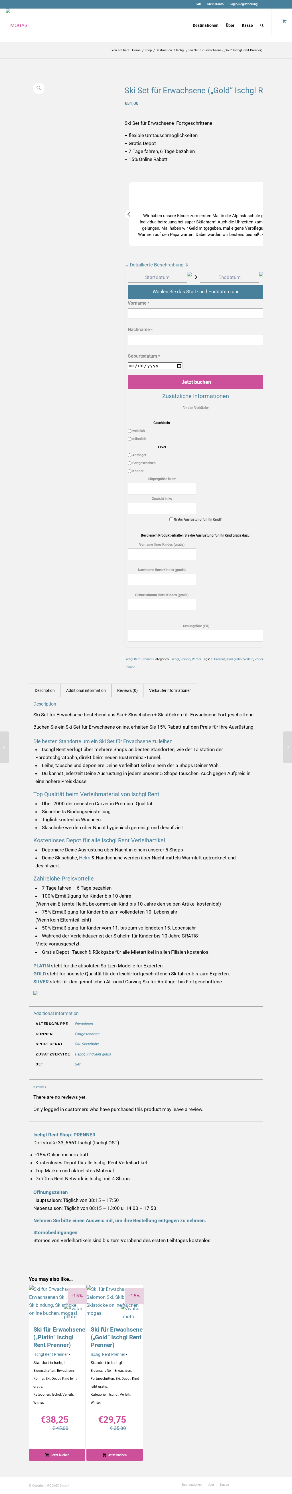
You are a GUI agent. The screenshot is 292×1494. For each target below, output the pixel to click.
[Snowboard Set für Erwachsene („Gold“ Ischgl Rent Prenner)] (287, 747)
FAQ (198, 4)
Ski (77, 1044)
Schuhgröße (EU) (196, 626)
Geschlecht (161, 423)
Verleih (185, 659)
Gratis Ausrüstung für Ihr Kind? (198, 519)
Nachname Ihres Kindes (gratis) (162, 570)
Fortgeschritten (143, 463)
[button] (129, 214)
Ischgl (175, 659)
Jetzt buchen (196, 382)
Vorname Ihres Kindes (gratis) (161, 545)
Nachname (140, 329)
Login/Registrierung (243, 4)
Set (77, 1064)
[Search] (262, 25)
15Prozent (218, 659)
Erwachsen (84, 1024)
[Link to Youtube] (282, 4)
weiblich (138, 431)
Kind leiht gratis (98, 1054)
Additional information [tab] (86, 690)
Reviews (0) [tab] (127, 690)
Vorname (138, 303)
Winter (196, 659)
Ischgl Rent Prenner (139, 659)
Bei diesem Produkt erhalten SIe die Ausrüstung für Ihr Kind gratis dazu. (195, 535)
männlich (138, 439)
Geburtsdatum (144, 356)
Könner (137, 471)
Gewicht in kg (162, 499)
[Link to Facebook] (265, 4)
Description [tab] (45, 690)
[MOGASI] (17, 25)
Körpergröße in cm (162, 479)
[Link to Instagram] (273, 4)
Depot (79, 1054)
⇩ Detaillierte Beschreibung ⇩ (157, 265)
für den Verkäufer (195, 408)
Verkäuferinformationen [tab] (170, 690)
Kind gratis (234, 659)
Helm (84, 858)
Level (162, 447)
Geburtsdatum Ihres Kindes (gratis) (161, 595)
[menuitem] (198, 4)
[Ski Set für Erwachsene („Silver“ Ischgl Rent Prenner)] (4, 747)
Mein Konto (215, 4)
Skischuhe (90, 1044)
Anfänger (138, 455)
